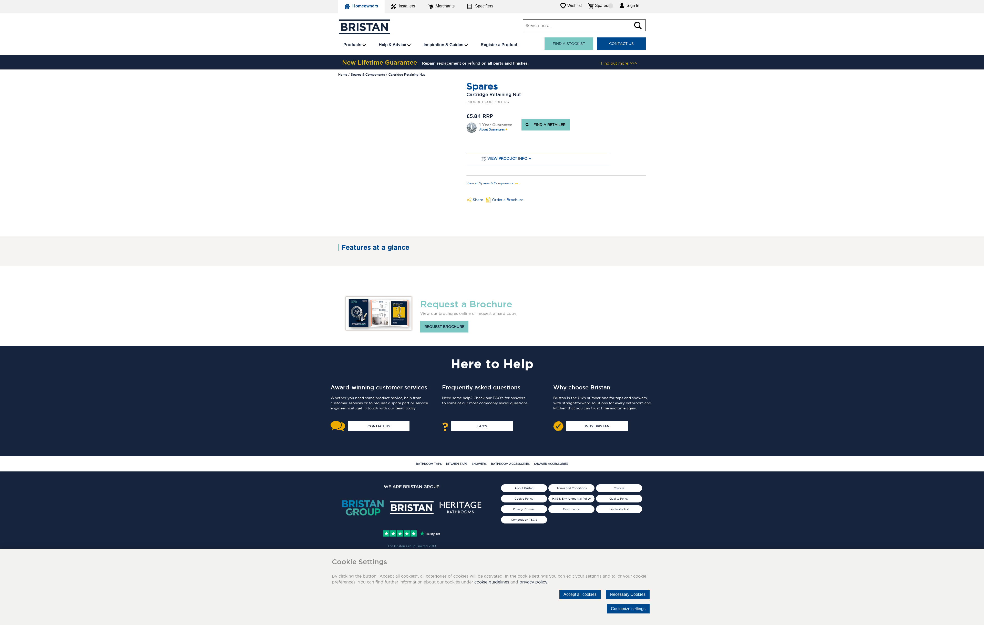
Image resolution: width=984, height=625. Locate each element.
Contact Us (621, 44)
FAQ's (482, 426)
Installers (407, 6)
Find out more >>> (619, 63)
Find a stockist (569, 44)
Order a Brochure (507, 200)
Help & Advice (393, 45)
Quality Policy (619, 498)
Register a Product (499, 45)
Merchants (445, 6)
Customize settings (628, 609)
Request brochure (444, 327)
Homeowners (365, 6)
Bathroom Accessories (510, 463)
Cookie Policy (524, 498)
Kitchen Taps (456, 463)
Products (352, 45)
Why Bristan (597, 426)
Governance (571, 509)
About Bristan (524, 488)
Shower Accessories (551, 463)
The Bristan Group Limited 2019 (411, 546)
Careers (619, 488)
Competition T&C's (524, 519)
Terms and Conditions (572, 488)
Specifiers (484, 6)
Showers (479, 463)
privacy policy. (533, 582)
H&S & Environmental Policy (571, 498)
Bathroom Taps (429, 463)
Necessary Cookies (627, 594)
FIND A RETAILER (548, 125)
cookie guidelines (491, 582)
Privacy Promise (524, 509)
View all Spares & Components (489, 183)
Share (478, 200)
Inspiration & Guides (444, 45)
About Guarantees (492, 129)
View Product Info (507, 158)
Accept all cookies (580, 594)
